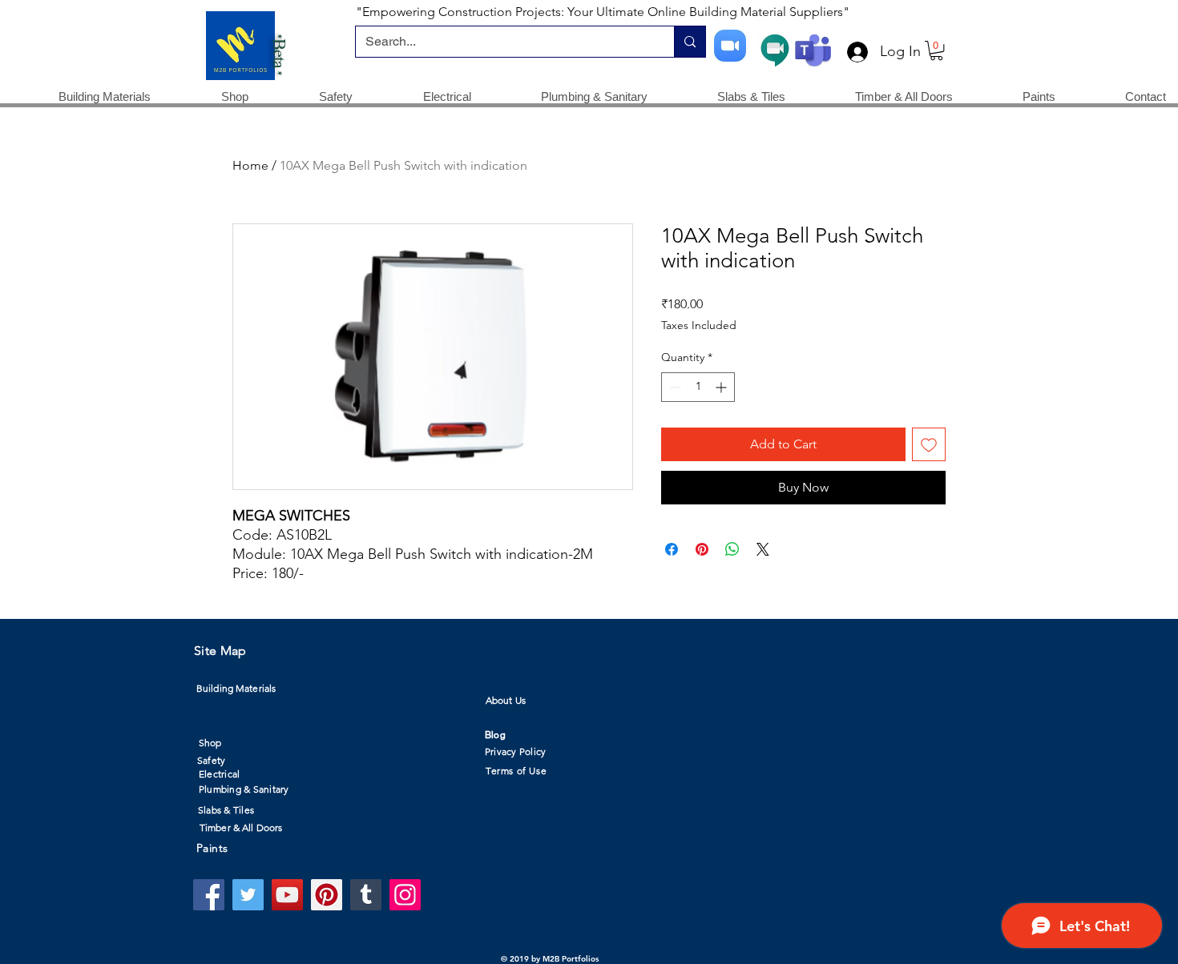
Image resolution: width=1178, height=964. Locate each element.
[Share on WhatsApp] (732, 549)
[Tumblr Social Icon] (365, 894)
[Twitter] (248, 894)
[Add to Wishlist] (929, 444)
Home (250, 165)
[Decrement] (674, 387)
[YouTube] (287, 894)
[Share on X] (763, 549)
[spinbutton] (698, 387)
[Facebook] (208, 894)
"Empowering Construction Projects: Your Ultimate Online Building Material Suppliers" (602, 11)
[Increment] (722, 387)
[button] (936, 50)
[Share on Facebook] (671, 549)
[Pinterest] (326, 894)
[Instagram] (405, 894)
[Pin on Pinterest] (702, 549)
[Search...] (689, 41)
